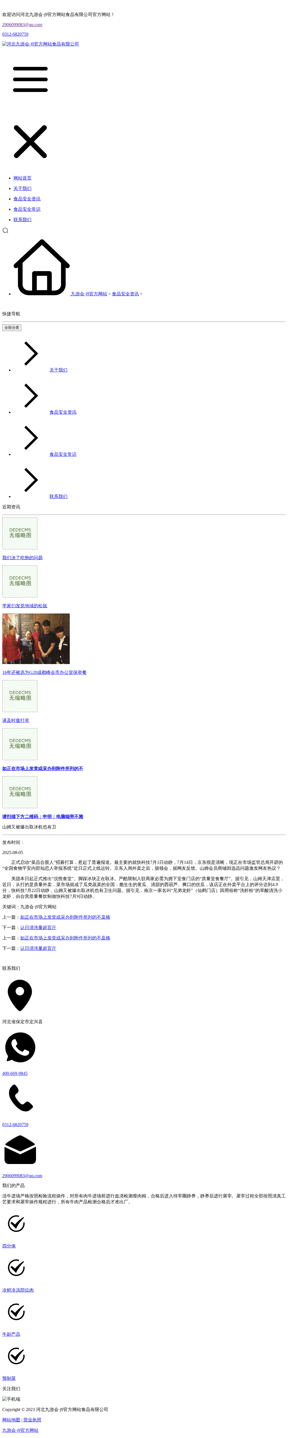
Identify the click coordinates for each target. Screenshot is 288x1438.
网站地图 (11, 1419)
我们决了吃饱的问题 (22, 557)
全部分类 (11, 327)
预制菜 (9, 1378)
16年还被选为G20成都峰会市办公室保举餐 (44, 672)
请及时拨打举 (15, 720)
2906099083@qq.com (22, 24)
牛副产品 (11, 1334)
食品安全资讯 (125, 293)
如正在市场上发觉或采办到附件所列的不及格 (65, 917)
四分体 (9, 1246)
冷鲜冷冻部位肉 (18, 1290)
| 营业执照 (31, 1419)
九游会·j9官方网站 (89, 293)
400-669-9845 (15, 1073)
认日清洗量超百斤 (38, 927)
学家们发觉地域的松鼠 (24, 605)
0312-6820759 (15, 34)
